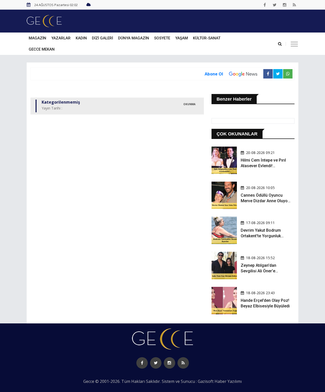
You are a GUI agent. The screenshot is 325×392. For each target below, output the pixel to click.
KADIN (81, 38)
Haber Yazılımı (228, 381)
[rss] (294, 5)
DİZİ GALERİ (102, 38)
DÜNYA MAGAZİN (133, 38)
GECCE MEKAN (42, 49)
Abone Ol (214, 74)
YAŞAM (181, 38)
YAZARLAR (61, 38)
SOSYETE (162, 38)
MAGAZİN (37, 38)
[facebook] (265, 5)
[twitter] (275, 5)
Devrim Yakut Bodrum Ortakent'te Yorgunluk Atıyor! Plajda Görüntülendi (265, 236)
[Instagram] (284, 5)
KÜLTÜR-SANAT (206, 38)
